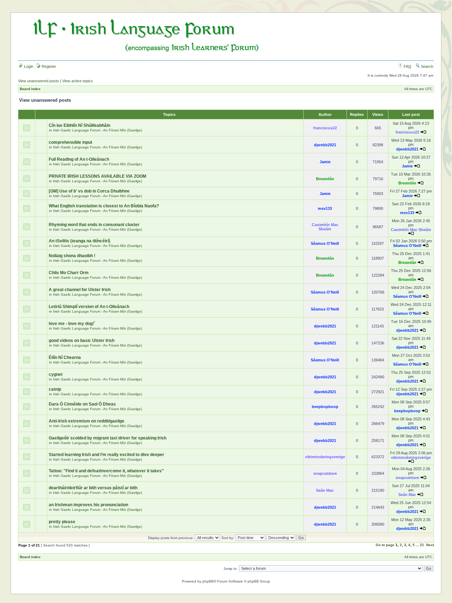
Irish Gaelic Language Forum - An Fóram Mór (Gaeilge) (97, 130)
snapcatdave (325, 473)
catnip (55, 389)
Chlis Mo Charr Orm (69, 272)
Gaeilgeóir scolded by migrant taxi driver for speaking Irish (107, 438)
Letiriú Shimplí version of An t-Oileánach (89, 306)
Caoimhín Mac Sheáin (325, 227)
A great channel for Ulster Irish (80, 289)
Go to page (385, 545)
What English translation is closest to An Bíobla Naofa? (104, 205)
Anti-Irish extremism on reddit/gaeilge (86, 421)
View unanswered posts (38, 81)
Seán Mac (325, 490)
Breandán (325, 179)
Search (426, 66)
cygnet (56, 374)
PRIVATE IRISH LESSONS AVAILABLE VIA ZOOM (97, 176)
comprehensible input (70, 142)
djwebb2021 (325, 145)
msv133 (325, 208)
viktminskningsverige (325, 457)
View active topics (77, 81)
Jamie (325, 162)
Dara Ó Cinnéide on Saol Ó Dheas (82, 404)
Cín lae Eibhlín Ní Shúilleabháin (79, 125)
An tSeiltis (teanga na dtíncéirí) (79, 240)
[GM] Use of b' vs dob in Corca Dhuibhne (89, 191)
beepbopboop (325, 406)
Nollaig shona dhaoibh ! (72, 255)
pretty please (62, 521)
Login (28, 66)
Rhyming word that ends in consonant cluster (94, 224)
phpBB (208, 581)
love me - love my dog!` (72, 323)
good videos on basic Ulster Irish (81, 340)
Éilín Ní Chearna (65, 357)
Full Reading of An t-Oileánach (79, 159)
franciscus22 (325, 128)
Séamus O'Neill (325, 243)
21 (422, 545)
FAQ (407, 66)
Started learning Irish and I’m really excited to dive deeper (106, 454)
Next (430, 545)
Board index (30, 89)
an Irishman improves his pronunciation (88, 504)
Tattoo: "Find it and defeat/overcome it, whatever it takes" (106, 470)
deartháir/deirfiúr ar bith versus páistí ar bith (93, 487)
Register (48, 66)
